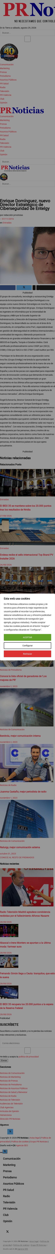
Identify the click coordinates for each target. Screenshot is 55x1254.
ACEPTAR (27, 637)
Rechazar (27, 654)
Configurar (27, 645)
